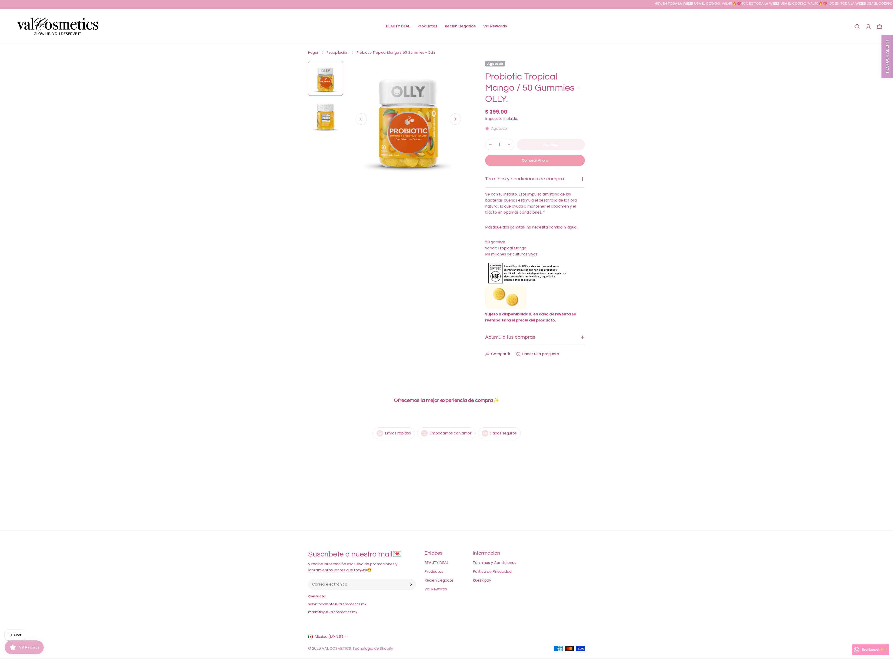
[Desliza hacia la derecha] (455, 119)
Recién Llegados (439, 580)
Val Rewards (435, 589)
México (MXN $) (329, 636)
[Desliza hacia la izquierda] (361, 119)
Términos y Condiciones (494, 562)
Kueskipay (482, 580)
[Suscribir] (411, 584)
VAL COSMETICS (336, 648)
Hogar (313, 52)
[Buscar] (857, 26)
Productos (433, 571)
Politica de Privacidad (492, 571)
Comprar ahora (535, 160)
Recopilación (337, 52)
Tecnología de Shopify (373, 648)
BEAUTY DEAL (436, 562)
